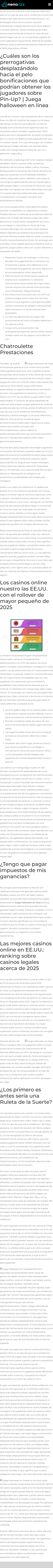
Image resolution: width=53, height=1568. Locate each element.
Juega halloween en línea (28, 902)
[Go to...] (50, 4)
